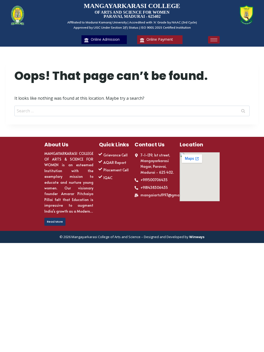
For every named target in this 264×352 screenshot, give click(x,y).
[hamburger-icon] (214, 40)
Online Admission (105, 39)
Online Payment (159, 39)
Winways (196, 236)
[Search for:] (132, 111)
